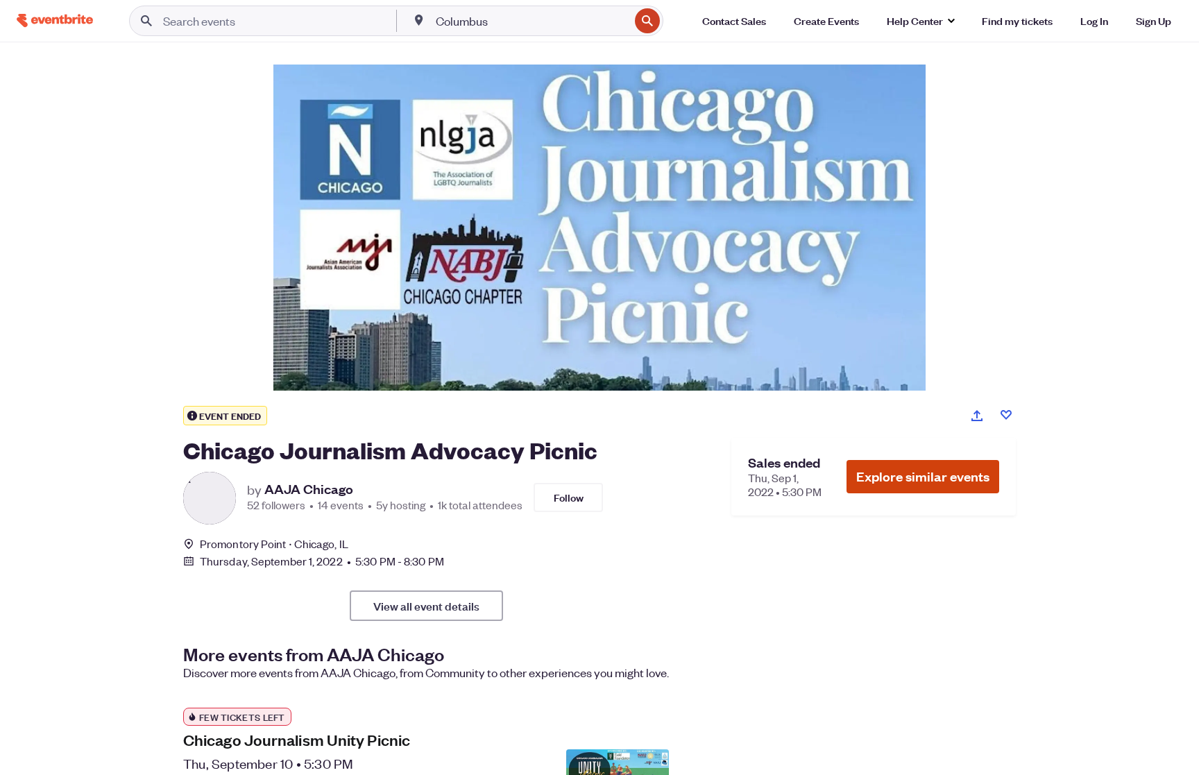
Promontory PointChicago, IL (274, 543)
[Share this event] (977, 415)
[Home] (55, 20)
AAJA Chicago (308, 489)
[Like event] (1006, 415)
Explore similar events (922, 476)
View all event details (426, 605)
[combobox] (531, 21)
